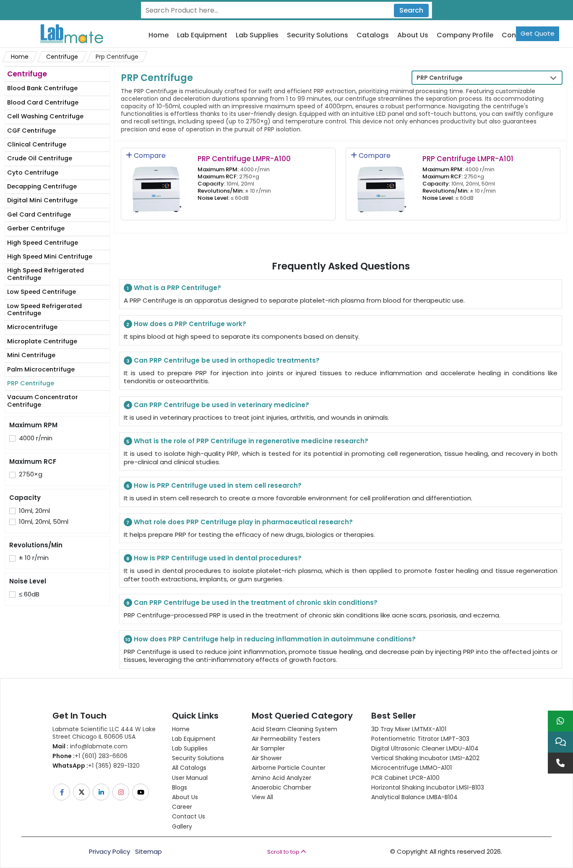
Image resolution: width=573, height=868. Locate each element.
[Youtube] (141, 792)
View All (262, 797)
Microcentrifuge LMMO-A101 (411, 767)
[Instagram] (121, 792)
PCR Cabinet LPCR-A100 (405, 778)
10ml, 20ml (34, 511)
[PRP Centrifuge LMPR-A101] (381, 183)
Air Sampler (268, 748)
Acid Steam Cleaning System (294, 729)
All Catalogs (189, 767)
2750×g (30, 474)
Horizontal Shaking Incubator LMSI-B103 (427, 787)
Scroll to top (284, 852)
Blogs (179, 787)
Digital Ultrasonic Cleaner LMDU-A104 (425, 748)
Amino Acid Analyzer (281, 778)
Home (158, 35)
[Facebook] (62, 792)
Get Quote (538, 33)
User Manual (190, 778)
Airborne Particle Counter (289, 767)
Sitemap (148, 851)
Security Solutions (317, 35)
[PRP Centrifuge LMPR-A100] (157, 183)
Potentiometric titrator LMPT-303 (420, 739)
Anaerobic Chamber (281, 787)
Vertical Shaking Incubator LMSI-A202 (425, 758)
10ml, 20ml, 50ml (43, 522)
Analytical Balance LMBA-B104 (414, 797)
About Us (412, 35)
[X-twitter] (82, 792)
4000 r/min (35, 438)
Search (411, 10)
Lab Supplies (257, 35)
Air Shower (267, 758)
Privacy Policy (109, 851)
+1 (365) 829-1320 (96, 765)
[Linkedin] (102, 792)
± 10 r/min (34, 558)
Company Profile (465, 35)
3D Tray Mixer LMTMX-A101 (408, 729)
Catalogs (373, 35)
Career (182, 806)
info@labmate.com (90, 746)
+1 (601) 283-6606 (90, 756)
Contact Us (188, 816)
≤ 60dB (29, 594)
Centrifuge (62, 56)
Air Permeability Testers (286, 739)
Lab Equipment (202, 35)
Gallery (182, 826)
